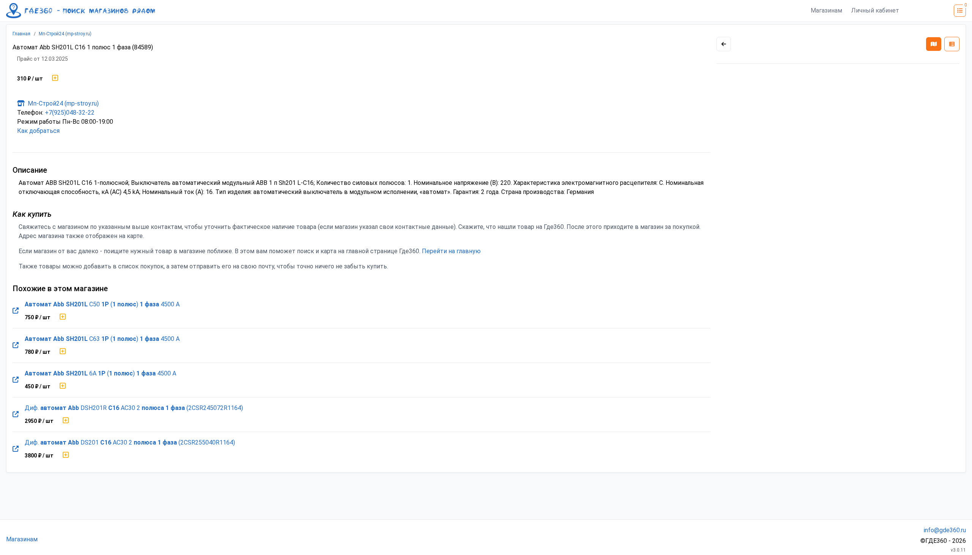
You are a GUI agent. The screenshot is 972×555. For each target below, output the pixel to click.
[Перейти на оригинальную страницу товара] (16, 310)
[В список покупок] (55, 78)
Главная (21, 33)
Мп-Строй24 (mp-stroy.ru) (65, 33)
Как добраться (38, 130)
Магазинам (826, 10)
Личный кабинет (875, 10)
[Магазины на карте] (933, 44)
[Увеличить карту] (723, 44)
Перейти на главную (451, 251)
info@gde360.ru (945, 530)
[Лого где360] (80, 10)
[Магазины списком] (951, 44)
